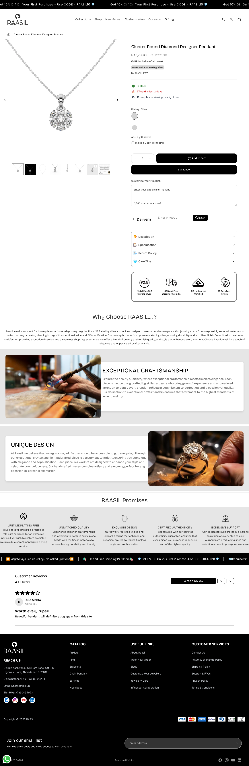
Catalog (78, 644)
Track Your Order (141, 659)
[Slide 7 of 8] (92, 169)
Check (200, 218)
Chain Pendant (78, 673)
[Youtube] (233, 760)
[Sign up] (236, 743)
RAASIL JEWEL (142, 73)
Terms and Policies (124, 760)
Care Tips (144, 261)
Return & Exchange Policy (207, 659)
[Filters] (221, 581)
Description (146, 236)
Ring (72, 659)
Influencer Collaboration (145, 687)
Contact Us (198, 652)
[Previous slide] (4, 101)
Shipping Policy (201, 666)
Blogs (134, 666)
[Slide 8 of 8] (104, 169)
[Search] (223, 19)
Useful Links (143, 644)
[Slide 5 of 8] (67, 169)
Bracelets (75, 666)
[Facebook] (6, 700)
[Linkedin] (239, 760)
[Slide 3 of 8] (42, 169)
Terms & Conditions (203, 687)
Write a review (193, 581)
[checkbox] (147, 142)
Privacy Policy (200, 680)
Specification (147, 245)
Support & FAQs (201, 673)
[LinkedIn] (32, 700)
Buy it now (184, 169)
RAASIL (19, 760)
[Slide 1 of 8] (17, 169)
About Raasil (138, 652)
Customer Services (210, 644)
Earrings (74, 680)
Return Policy (147, 253)
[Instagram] (15, 700)
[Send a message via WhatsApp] (7, 759)
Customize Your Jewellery (146, 673)
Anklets (74, 652)
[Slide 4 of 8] (55, 169)
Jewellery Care (139, 680)
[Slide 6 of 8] (79, 169)
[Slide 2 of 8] (30, 169)
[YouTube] (24, 700)
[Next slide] (118, 101)
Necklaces (76, 687)
